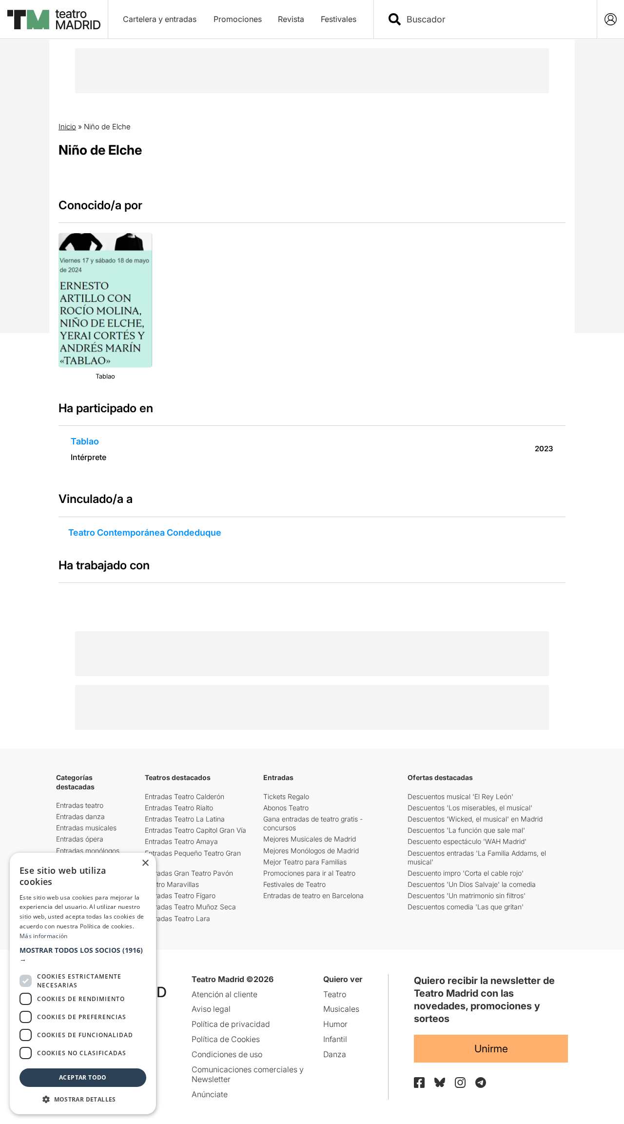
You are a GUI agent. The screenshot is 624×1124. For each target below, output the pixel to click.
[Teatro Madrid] (53, 19)
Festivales (338, 19)
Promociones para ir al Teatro (309, 873)
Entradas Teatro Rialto (179, 807)
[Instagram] (460, 1082)
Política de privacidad (231, 1024)
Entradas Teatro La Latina (185, 819)
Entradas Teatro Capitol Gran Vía (195, 830)
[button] (83, 954)
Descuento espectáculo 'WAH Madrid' (467, 841)
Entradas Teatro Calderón (184, 796)
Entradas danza (80, 816)
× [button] (145, 863)
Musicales (341, 1009)
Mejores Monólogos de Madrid (311, 850)
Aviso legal (211, 1009)
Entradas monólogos (87, 850)
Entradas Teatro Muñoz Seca (190, 907)
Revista (291, 19)
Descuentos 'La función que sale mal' (466, 830)
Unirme (491, 1049)
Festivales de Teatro (294, 884)
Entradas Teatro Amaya (181, 841)
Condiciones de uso (227, 1054)
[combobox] (494, 19)
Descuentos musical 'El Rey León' (460, 796)
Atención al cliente (224, 994)
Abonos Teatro (286, 807)
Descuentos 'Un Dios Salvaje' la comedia (472, 884)
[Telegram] (480, 1082)
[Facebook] (419, 1082)
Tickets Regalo (286, 796)
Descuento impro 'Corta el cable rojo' (466, 873)
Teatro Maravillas (172, 884)
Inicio (67, 126)
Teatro (334, 994)
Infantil (335, 1039)
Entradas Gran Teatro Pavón (189, 873)
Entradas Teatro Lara (177, 918)
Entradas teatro (79, 805)
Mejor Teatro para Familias (305, 862)
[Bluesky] (439, 1082)
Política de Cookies (226, 1039)
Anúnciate (210, 1094)
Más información (44, 936)
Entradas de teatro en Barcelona (313, 895)
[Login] (610, 19)
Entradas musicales (86, 827)
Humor (335, 1024)
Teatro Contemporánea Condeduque (144, 532)
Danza (334, 1054)
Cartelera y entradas (159, 19)
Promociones (238, 19)
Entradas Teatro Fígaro (180, 895)
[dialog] (83, 983)
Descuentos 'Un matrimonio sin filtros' (467, 895)
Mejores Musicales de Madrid (309, 839)
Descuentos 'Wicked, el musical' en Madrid (475, 819)
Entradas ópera (79, 839)
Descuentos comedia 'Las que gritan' (466, 907)
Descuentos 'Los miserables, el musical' (470, 807)
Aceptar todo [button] (83, 1077)
